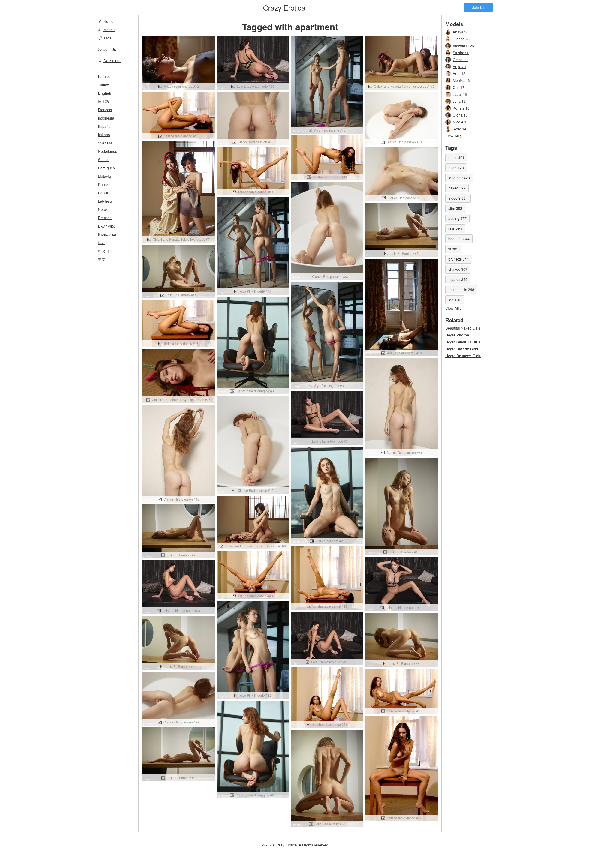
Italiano (104, 134)
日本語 (103, 101)
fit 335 (453, 249)
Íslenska (105, 76)
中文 (101, 259)
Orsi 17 (458, 87)
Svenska (105, 143)
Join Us (478, 7)
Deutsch (105, 217)
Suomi (103, 159)
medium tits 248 (461, 289)
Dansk (103, 184)
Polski (103, 192)
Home (108, 21)
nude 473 (456, 167)
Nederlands (107, 151)
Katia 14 (459, 129)
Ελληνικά (107, 226)
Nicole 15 (460, 122)
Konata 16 (461, 108)
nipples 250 (457, 279)
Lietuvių (104, 176)
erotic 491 (456, 157)
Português (106, 168)
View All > (453, 135)
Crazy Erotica (284, 7)
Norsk (103, 209)
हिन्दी (101, 242)
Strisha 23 (461, 52)
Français (105, 109)
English (104, 93)
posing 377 (457, 218)
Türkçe (103, 84)
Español (105, 126)
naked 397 (457, 188)
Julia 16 (459, 101)
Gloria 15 (460, 115)
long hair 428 (459, 177)
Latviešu (105, 201)
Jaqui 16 (460, 94)
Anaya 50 (460, 32)
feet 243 (454, 299)
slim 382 (455, 208)
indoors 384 (458, 198)
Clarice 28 (461, 39)
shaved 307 (457, 269)
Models (109, 29)
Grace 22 (460, 59)
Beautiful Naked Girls (462, 328)
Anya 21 (459, 66)
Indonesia (106, 118)
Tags (107, 38)
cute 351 (455, 228)
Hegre (457, 335)
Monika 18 (461, 80)
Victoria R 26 (463, 45)
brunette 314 (458, 259)
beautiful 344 (459, 238)
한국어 (103, 251)
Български (107, 234)
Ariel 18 (459, 73)
